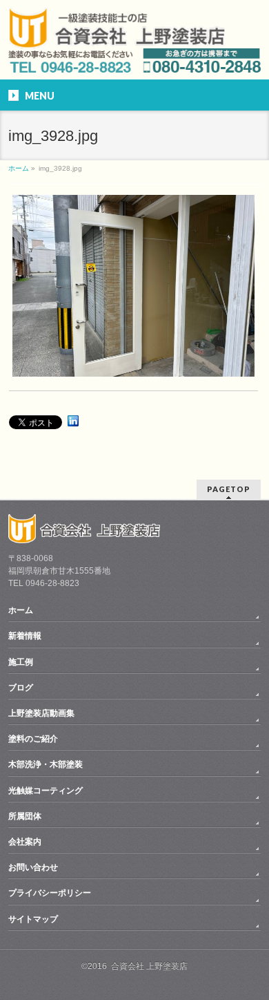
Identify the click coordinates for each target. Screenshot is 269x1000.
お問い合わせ (33, 867)
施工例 (20, 662)
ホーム (20, 610)
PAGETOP (228, 488)
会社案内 (24, 842)
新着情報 (24, 636)
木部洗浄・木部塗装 (45, 764)
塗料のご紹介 (33, 739)
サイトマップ (33, 919)
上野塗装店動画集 (41, 713)
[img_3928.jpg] (133, 286)
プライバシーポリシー (49, 893)
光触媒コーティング (45, 790)
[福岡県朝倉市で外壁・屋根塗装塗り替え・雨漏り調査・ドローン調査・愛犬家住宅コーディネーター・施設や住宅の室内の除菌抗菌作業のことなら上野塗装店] (116, 39)
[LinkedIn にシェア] (73, 420)
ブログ (20, 687)
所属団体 (24, 816)
